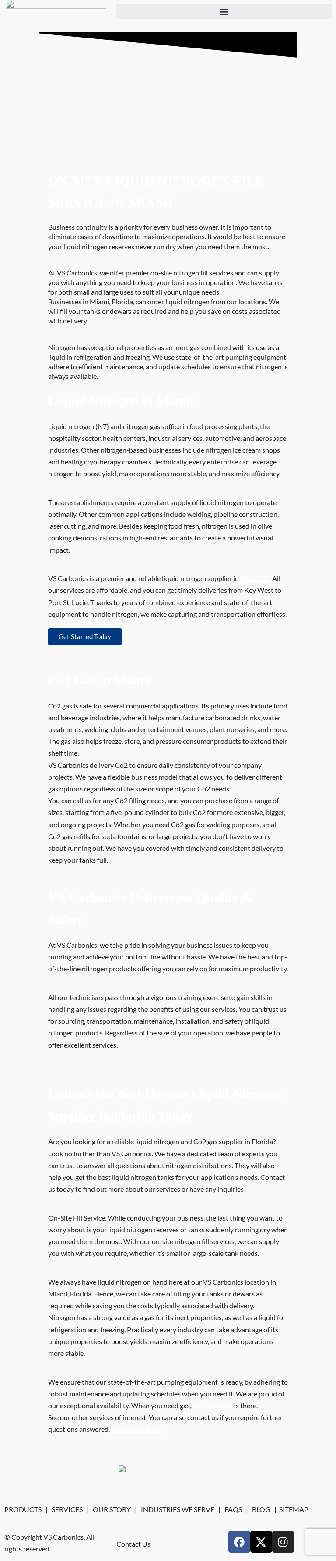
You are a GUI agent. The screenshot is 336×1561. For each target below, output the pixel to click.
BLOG (261, 1509)
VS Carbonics (212, 1405)
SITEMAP (293, 1509)
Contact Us (133, 1544)
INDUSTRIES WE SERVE (177, 1509)
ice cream (247, 450)
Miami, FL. (255, 578)
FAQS (233, 1509)
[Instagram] (283, 1542)
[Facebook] (239, 1542)
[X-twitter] (261, 1542)
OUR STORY (112, 1509)
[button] (224, 11)
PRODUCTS (23, 1509)
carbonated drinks (233, 717)
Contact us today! (138, 1429)
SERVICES (67, 1509)
